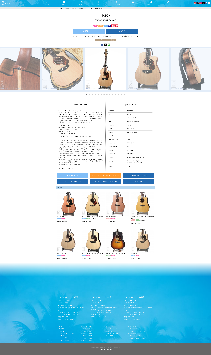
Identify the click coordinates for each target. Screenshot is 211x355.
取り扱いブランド (87, 326)
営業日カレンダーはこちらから (66, 319)
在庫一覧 (61, 331)
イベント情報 (86, 328)
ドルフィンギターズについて (137, 331)
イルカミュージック (111, 328)
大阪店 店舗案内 (87, 331)
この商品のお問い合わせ (138, 175)
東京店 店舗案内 (87, 333)
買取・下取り (109, 331)
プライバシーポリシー (135, 335)
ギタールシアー (110, 326)
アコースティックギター (69, 333)
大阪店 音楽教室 (87, 338)
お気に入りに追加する (72, 181)
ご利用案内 (133, 333)
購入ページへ (90, 31)
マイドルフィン (134, 328)
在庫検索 (61, 328)
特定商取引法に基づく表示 (137, 338)
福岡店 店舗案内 (87, 335)
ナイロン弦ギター (67, 340)
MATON (81, 8)
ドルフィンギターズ (68, 297)
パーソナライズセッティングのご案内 (105, 181)
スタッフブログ (110, 335)
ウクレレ (65, 335)
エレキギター (66, 338)
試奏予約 (122, 31)
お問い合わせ (133, 326)
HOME (61, 326)
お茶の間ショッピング (112, 333)
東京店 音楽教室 (87, 340)
